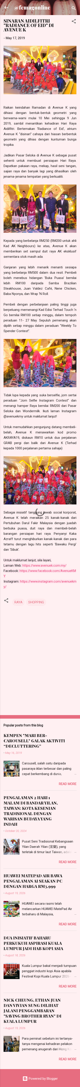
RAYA (18, 602)
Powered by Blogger (43, 1079)
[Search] (73, 9)
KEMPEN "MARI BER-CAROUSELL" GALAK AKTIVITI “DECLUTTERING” (34, 741)
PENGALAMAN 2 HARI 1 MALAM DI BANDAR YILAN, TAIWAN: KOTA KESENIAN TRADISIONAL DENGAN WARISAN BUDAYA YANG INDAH (31, 811)
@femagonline (32, 7)
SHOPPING (36, 602)
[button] (73, 22)
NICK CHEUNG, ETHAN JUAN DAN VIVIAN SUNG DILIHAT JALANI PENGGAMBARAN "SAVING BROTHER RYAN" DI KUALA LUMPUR (32, 1010)
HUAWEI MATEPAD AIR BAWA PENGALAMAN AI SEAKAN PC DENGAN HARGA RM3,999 (33, 881)
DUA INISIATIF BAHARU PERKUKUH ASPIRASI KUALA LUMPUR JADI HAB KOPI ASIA (33, 943)
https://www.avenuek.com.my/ (44, 566)
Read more (67, 784)
